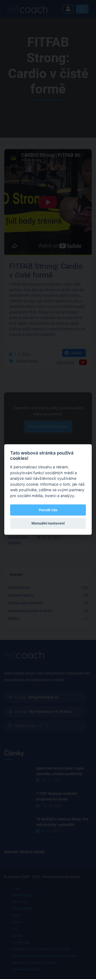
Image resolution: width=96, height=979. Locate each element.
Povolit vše (48, 510)
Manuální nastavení (48, 523)
